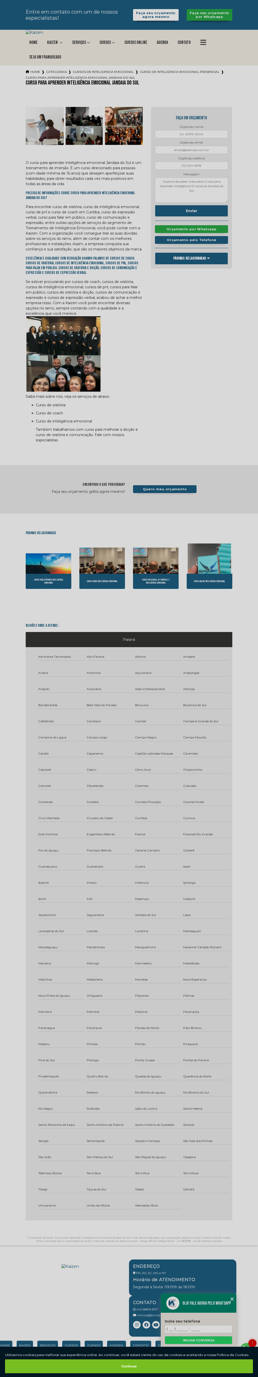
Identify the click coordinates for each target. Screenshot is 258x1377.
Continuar (129, 1366)
